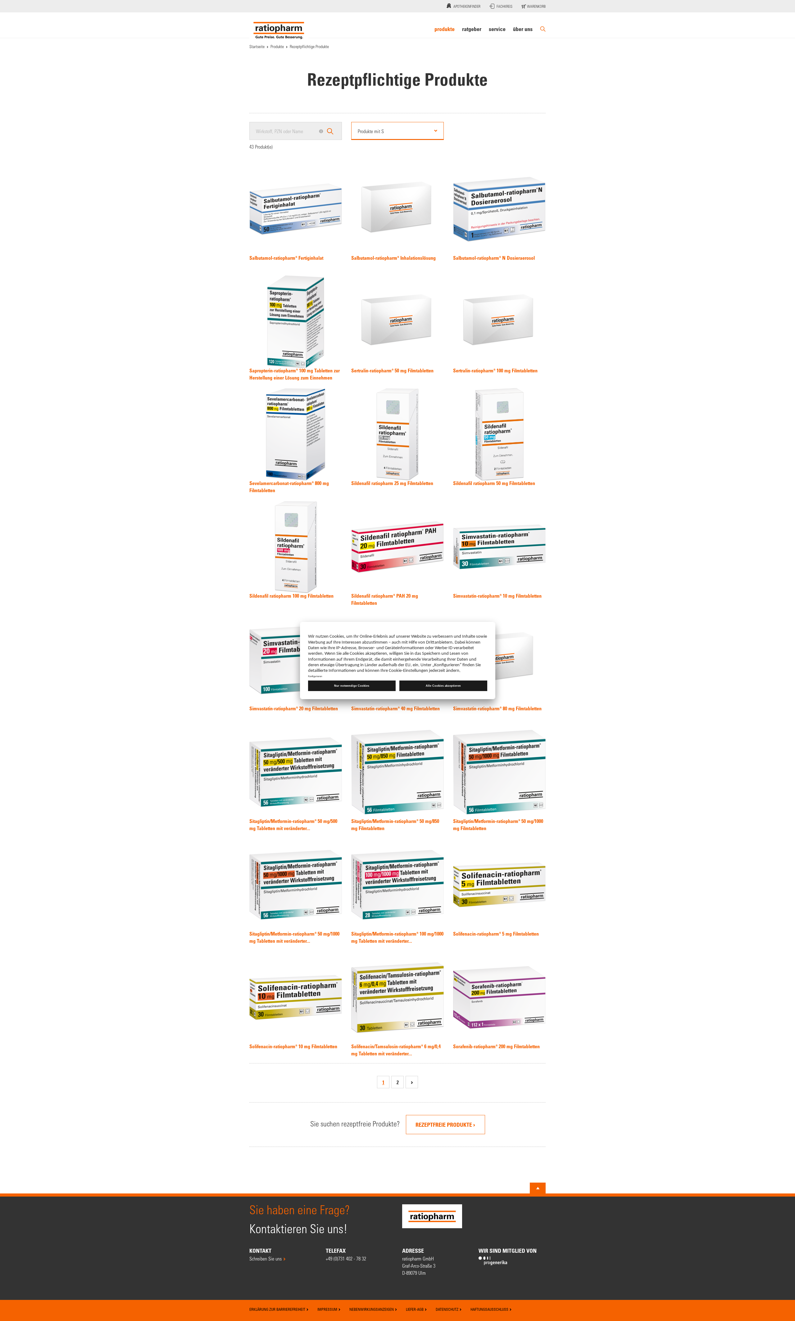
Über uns (523, 28)
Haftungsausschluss (489, 1309)
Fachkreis (504, 6)
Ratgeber (471, 28)
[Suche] (543, 29)
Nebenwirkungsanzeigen (372, 1309)
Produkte (444, 28)
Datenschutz (447, 1309)
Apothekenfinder (466, 6)
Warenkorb (536, 6)
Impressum (327, 1309)
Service (497, 28)
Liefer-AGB (415, 1309)
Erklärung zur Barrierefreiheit (277, 1309)
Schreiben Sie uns (265, 1258)
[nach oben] (538, 1188)
